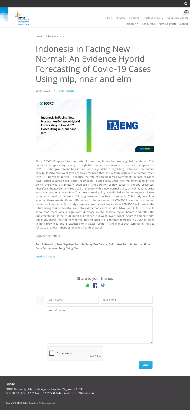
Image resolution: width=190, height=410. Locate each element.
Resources (148, 23)
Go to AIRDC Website (177, 17)
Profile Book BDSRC (153, 17)
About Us (120, 17)
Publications (52, 36)
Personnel (134, 17)
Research (130, 23)
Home (108, 17)
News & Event (167, 23)
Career (184, 23)
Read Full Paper (45, 256)
